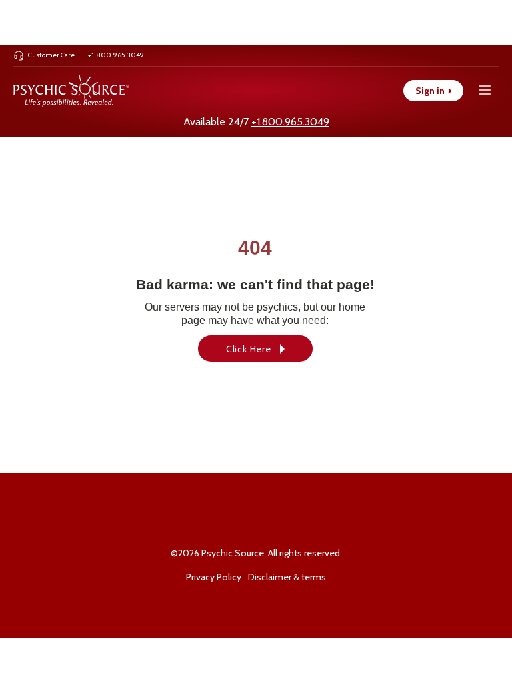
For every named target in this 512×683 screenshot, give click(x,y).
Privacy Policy (213, 577)
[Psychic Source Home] (71, 91)
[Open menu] (484, 90)
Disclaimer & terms (287, 577)
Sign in (433, 90)
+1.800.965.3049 (290, 121)
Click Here (248, 349)
